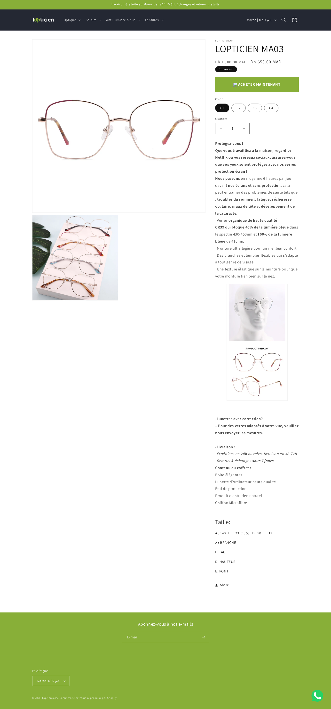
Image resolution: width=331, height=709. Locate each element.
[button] (72, 20)
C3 (255, 108)
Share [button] (224, 585)
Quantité (221, 119)
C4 (271, 108)
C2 (238, 108)
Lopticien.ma (50, 698)
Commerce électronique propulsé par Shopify (88, 698)
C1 (222, 108)
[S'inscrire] (203, 637)
